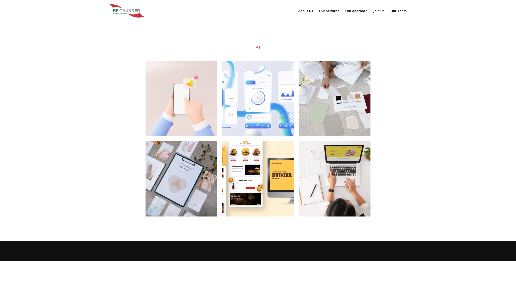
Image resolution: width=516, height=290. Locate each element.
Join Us (378, 11)
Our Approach (356, 11)
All (258, 47)
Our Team (398, 11)
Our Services (329, 11)
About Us (305, 11)
